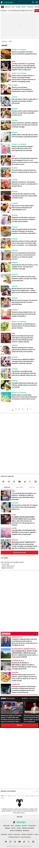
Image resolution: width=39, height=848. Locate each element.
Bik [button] (6, 796)
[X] (14, 481)
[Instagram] (9, 481)
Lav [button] (18, 796)
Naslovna (4, 41)
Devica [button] (22, 796)
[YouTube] (19, 481)
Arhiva (36, 834)
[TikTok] (25, 481)
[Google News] (35, 481)
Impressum (17, 834)
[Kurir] (6, 2)
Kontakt (10, 834)
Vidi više (19, 817)
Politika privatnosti (14, 837)
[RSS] (30, 481)
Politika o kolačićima (27, 834)
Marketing (4, 834)
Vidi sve (19, 725)
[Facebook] (3, 481)
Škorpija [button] (32, 796)
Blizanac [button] (10, 796)
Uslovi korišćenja (25, 837)
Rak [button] (15, 796)
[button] (36, 791)
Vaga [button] (27, 796)
